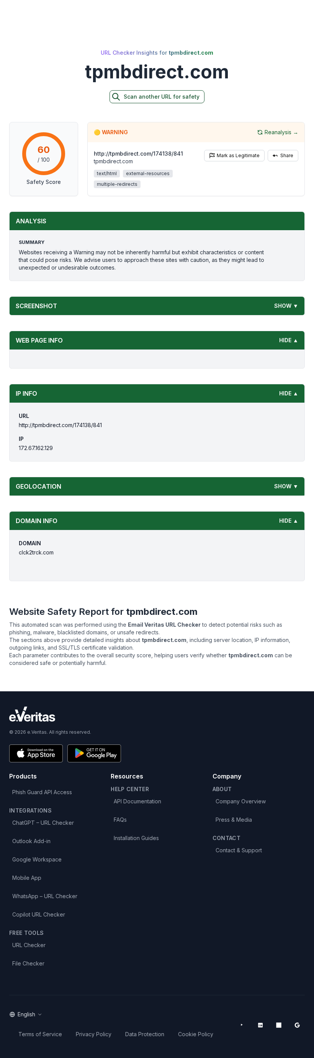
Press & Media (234, 819)
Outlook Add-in (31, 841)
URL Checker (29, 945)
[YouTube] (242, 1025)
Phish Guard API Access (42, 792)
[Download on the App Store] (36, 753)
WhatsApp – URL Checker (44, 896)
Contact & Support (239, 850)
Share (286, 155)
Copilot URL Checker (38, 914)
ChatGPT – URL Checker (43, 822)
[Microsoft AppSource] (278, 1025)
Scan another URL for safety (162, 96)
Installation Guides (136, 838)
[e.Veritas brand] (157, 714)
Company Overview (241, 801)
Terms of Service (40, 1034)
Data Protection (144, 1034)
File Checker (28, 963)
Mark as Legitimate (238, 155)
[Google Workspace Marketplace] (297, 1025)
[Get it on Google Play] (94, 753)
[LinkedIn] (260, 1025)
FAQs (120, 819)
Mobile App (26, 877)
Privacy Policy (93, 1034)
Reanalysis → (281, 132)
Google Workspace (37, 859)
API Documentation (137, 801)
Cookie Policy (195, 1034)
